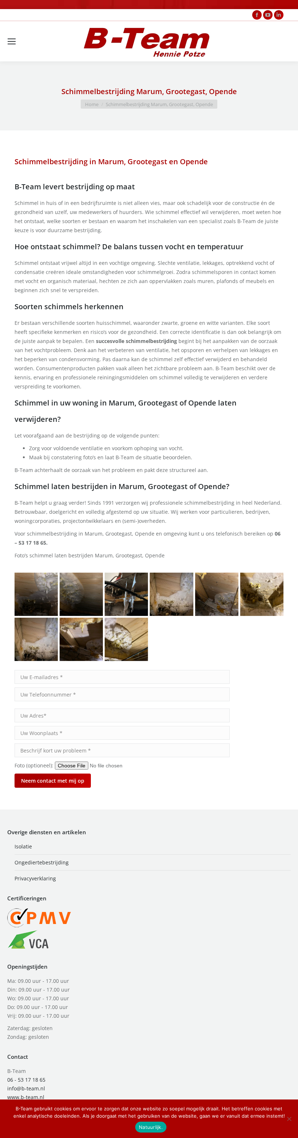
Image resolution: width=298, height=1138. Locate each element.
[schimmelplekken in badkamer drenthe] (81, 639)
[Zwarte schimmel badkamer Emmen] (81, 594)
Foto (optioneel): (35, 765)
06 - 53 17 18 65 (26, 1079)
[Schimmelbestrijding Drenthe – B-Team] (216, 594)
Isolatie (23, 846)
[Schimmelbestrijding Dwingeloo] (261, 594)
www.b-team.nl (25, 1097)
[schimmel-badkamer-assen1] (126, 639)
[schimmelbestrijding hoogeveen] (36, 639)
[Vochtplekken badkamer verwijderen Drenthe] (171, 594)
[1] (36, 594)
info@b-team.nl (26, 1088)
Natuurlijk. (151, 1127)
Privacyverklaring (35, 878)
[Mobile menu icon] (11, 41)
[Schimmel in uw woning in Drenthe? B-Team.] (126, 594)
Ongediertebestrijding (42, 862)
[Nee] (289, 1118)
